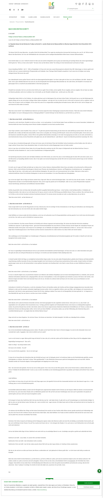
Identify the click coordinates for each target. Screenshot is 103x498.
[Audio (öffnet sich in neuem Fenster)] (76, 4)
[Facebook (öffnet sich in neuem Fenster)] (83, 4)
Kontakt (11, 4)
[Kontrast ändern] (10, 9)
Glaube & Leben (32, 17)
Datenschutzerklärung (42, 489)
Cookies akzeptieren (88, 483)
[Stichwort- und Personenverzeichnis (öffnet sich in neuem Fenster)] (89, 4)
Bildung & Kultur (45, 17)
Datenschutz (24, 4)
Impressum (17, 4)
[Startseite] (51, 6)
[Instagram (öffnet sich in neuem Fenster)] (79, 4)
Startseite (12, 22)
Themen (23, 17)
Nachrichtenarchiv (29, 22)
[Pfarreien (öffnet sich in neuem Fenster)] (86, 3)
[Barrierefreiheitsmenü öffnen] (99, 471)
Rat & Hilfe (57, 17)
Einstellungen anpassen (89, 487)
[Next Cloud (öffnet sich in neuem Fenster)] (92, 4)
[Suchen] (92, 8)
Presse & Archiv (67, 17)
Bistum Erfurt (13, 17)
